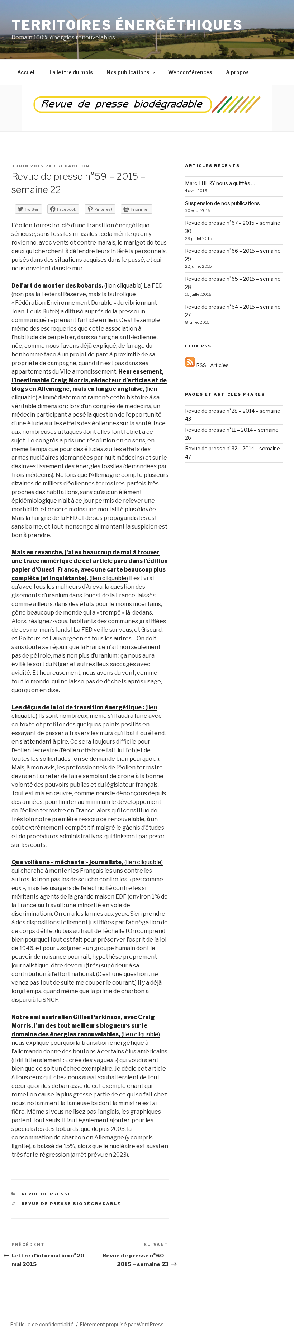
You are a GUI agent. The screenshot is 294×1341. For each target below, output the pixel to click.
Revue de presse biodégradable (71, 1203)
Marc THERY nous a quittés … (220, 183)
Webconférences (190, 72)
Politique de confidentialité (42, 1324)
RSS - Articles (212, 365)
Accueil (26, 72)
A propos (237, 72)
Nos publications (128, 72)
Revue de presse (47, 1194)
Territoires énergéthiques (127, 25)
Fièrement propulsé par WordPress (122, 1324)
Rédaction (73, 166)
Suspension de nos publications (222, 203)
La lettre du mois (71, 72)
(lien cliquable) (77, 285)
